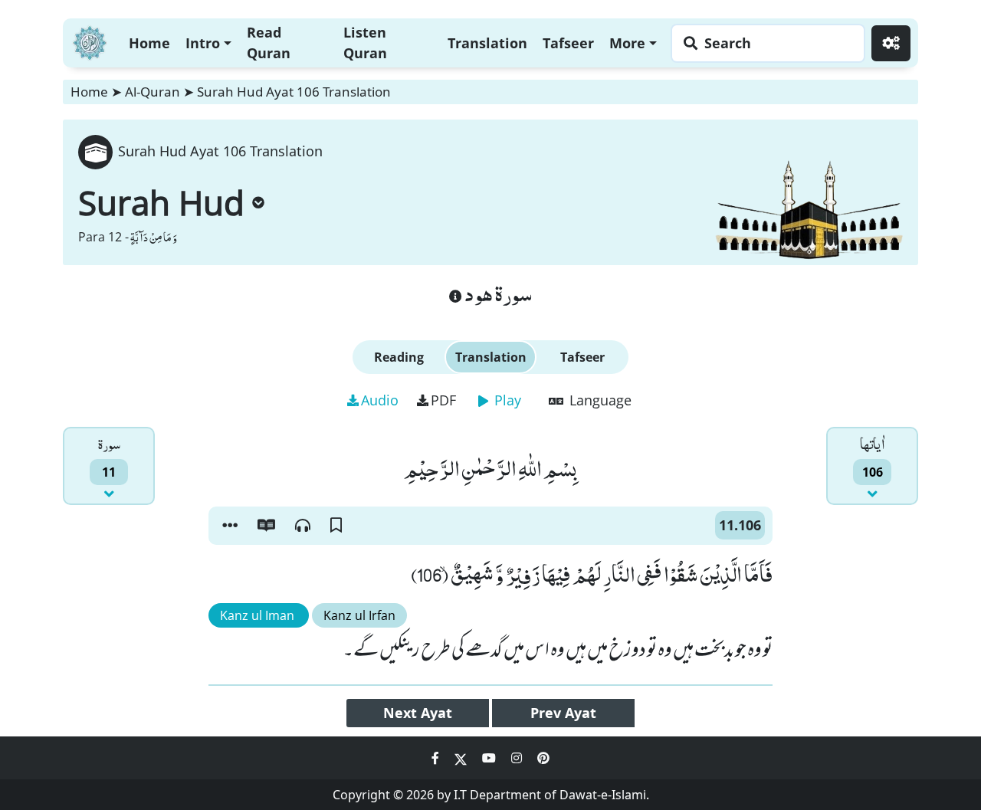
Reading (399, 357)
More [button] (627, 43)
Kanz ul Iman (258, 615)
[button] (230, 525)
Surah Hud (161, 202)
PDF (443, 400)
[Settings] (890, 43)
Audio (380, 400)
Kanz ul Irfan (359, 615)
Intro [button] (202, 43)
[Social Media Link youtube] (490, 757)
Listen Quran (365, 42)
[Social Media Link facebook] (436, 757)
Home (149, 43)
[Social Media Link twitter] (462, 757)
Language (599, 400)
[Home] (90, 41)
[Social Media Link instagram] (518, 757)
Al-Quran (152, 91)
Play (505, 400)
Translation (487, 43)
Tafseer (568, 43)
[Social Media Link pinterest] (543, 757)
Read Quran (268, 42)
